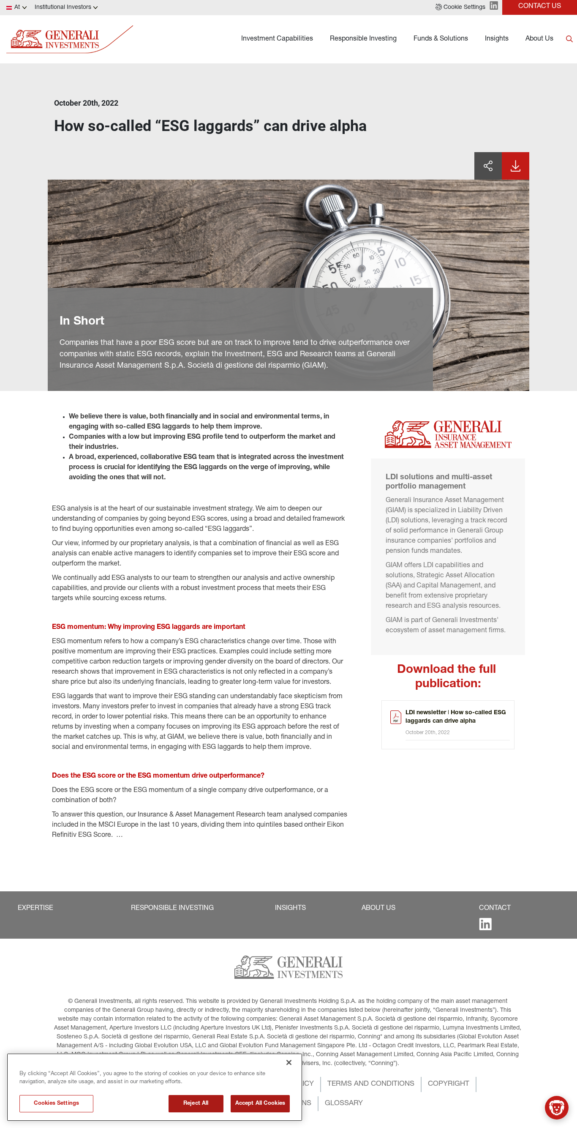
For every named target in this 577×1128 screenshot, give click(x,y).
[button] (460, 7)
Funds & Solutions (441, 39)
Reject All (195, 1103)
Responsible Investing (363, 39)
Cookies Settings (56, 1103)
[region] (154, 1087)
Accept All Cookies (260, 1103)
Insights (497, 39)
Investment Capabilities (277, 39)
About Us (539, 39)
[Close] (289, 1062)
